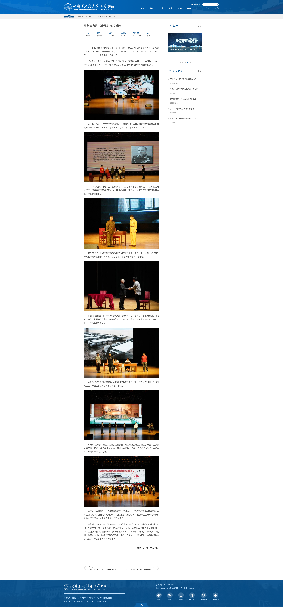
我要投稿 (192, 600)
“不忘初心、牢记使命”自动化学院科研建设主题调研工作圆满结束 (146, 569)
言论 (189, 8)
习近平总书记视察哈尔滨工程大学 (183, 79)
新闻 (152, 8)
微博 (158, 600)
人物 (180, 8)
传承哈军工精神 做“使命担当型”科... (184, 118)
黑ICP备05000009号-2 (98, 601)
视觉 (198, 8)
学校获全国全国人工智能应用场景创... (185, 89)
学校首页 (197, 4)
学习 (208, 8)
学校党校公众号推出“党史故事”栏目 (102, 569)
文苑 (217, 8)
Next (199, 48)
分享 (148, 36)
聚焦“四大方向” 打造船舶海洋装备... (184, 99)
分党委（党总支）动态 (107, 16)
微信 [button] (169, 600)
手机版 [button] (181, 600)
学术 (170, 8)
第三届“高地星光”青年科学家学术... (183, 109)
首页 (143, 8)
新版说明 (204, 600)
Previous (170, 48)
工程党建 (94, 16)
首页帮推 (216, 600)
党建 (161, 8)
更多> (200, 26)
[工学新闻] (89, 7)
